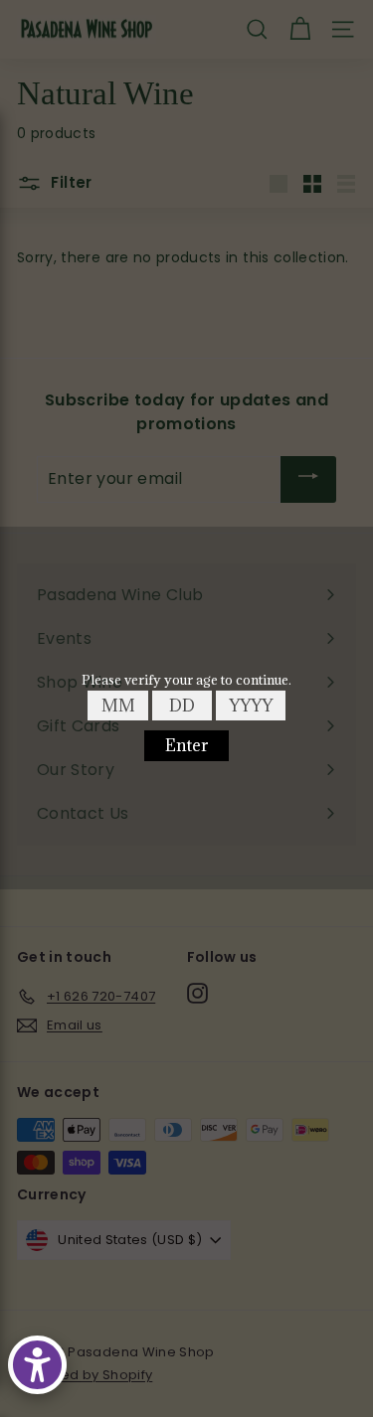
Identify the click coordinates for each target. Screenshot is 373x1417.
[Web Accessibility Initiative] (37, 1365)
